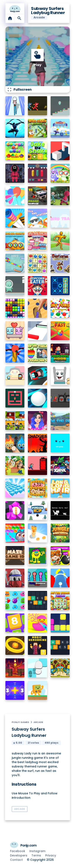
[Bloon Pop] (15, 195)
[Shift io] (37, 330)
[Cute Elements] (15, 443)
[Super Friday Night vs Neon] (60, 465)
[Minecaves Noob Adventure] (60, 353)
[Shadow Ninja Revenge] (15, 128)
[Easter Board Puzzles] (60, 600)
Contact (16, 860)
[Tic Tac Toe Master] (60, 285)
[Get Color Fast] (60, 330)
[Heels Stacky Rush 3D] (15, 105)
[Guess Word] (37, 600)
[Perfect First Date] (37, 420)
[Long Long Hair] (60, 488)
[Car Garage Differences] (15, 420)
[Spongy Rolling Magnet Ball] (15, 510)
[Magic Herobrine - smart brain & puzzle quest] (37, 645)
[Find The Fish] (60, 420)
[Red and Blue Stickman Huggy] (37, 105)
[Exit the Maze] (15, 398)
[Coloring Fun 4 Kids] (37, 555)
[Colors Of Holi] (15, 150)
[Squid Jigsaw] (15, 173)
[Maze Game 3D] (15, 555)
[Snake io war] (15, 263)
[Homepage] (15, 9)
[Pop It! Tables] (37, 353)
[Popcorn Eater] (37, 285)
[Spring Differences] (60, 667)
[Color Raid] (37, 308)
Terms (36, 855)
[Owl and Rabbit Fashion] (60, 173)
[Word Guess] (60, 645)
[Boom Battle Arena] (60, 555)
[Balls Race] (60, 443)
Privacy (50, 855)
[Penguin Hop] (37, 510)
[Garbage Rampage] (37, 195)
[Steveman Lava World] (37, 465)
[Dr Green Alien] (60, 105)
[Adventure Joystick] (37, 690)
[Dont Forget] (60, 308)
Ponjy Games (20, 722)
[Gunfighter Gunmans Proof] (60, 263)
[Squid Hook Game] (60, 195)
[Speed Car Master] (37, 375)
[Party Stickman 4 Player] (37, 578)
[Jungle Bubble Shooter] (60, 532)
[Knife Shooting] (15, 218)
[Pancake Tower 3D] (37, 532)
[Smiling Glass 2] (60, 375)
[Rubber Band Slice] (37, 623)
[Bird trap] (60, 218)
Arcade (38, 722)
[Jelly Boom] (15, 600)
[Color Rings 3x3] (15, 645)
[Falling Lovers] (15, 330)
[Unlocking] (37, 173)
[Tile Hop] (37, 667)
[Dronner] (15, 353)
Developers (18, 855)
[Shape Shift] (60, 150)
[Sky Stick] (60, 240)
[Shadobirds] (37, 443)
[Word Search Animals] (37, 128)
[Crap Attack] (15, 578)
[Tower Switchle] (60, 578)
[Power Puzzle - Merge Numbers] (15, 623)
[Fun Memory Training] (37, 240)
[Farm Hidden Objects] (15, 465)
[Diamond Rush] (15, 488)
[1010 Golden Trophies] (15, 308)
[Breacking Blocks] (60, 623)
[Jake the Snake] (37, 150)
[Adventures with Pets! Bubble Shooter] (15, 532)
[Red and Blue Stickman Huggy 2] (60, 398)
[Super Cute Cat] (60, 510)
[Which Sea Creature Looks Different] (15, 240)
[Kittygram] (37, 488)
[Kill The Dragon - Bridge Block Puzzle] (15, 667)
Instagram (37, 851)
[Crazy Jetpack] (60, 128)
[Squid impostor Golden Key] (15, 375)
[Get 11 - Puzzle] (15, 690)
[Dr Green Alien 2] (15, 285)
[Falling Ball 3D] (37, 398)
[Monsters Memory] (37, 263)
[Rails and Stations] (37, 218)
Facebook (17, 851)
